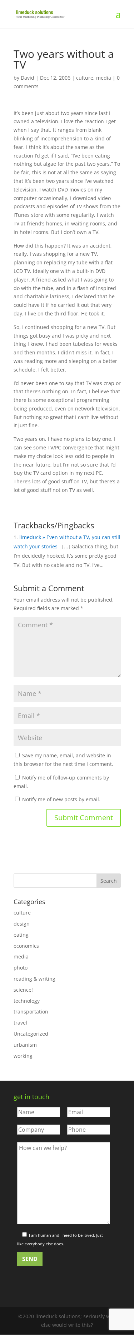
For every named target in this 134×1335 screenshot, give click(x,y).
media (103, 77)
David (27, 77)
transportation (31, 1011)
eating (21, 934)
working (23, 1055)
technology (27, 1000)
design (22, 923)
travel (20, 1022)
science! (23, 989)
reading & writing (34, 978)
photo (21, 967)
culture (84, 77)
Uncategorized (31, 1033)
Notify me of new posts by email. (61, 799)
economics (26, 945)
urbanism (25, 1044)
